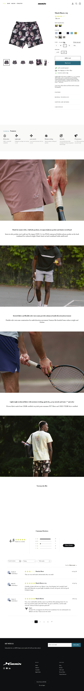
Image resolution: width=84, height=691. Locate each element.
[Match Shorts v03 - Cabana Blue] (4, 512)
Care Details (59, 107)
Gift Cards (61, 669)
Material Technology (62, 97)
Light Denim (56, 33)
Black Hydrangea (60, 37)
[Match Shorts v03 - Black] (10, 510)
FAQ (60, 665)
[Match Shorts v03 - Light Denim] (8, 510)
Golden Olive (75, 33)
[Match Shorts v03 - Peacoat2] (6, 510)
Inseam (57, 49)
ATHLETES (19, 3)
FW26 (4, 3)
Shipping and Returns (62, 102)
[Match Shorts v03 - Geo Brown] (12, 512)
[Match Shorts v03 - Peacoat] (14, 510)
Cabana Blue (71, 33)
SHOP (8, 3)
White (64, 33)
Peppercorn (56, 25)
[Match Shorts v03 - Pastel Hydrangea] (8, 512)
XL (69, 45)
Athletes (37, 667)
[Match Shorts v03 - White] (12, 510)
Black (60, 33)
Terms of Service (62, 674)
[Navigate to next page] (51, 621)
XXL (75, 45)
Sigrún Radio (38, 672)
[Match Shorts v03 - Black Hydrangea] (10, 512)
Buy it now (68, 63)
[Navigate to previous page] (32, 621)
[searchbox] (13, 561)
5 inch (64, 52)
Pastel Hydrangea (56, 37)
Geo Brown (64, 37)
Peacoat (67, 33)
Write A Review (69, 545)
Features (58, 92)
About (36, 665)
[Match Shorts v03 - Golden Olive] (6, 512)
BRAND (13, 3)
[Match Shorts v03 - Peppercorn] (4, 510)
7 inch (57, 52)
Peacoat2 (60, 25)
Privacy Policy (62, 672)
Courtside (37, 669)
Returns (60, 667)
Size (59, 42)
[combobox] (29, 561)
